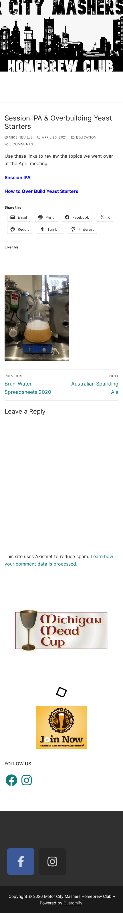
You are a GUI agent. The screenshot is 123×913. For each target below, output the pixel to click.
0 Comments (21, 144)
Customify (73, 902)
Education (86, 137)
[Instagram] (52, 861)
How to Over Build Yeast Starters (41, 191)
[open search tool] (115, 36)
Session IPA (18, 177)
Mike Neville (20, 137)
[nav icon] (115, 87)
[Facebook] (20, 861)
